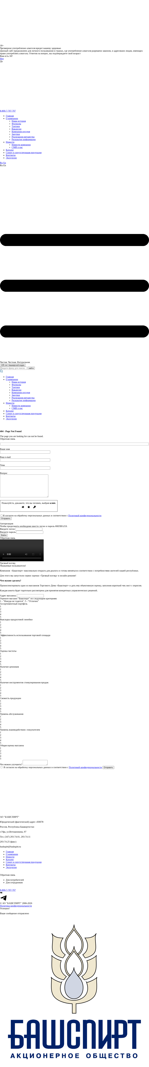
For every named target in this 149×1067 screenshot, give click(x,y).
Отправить (108, 767)
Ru (1, 163)
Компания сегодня (21, 131)
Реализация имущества (23, 137)
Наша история (19, 121)
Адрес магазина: (8, 595)
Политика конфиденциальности (16, 906)
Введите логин (7, 529)
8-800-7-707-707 (8, 111)
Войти (3, 535)
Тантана (16, 126)
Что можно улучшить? (11, 764)
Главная (10, 116)
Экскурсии (11, 158)
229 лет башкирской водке (12, 365)
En (4, 163)
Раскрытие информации (24, 139)
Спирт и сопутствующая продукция (23, 152)
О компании (12, 118)
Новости (10, 142)
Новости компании (21, 144)
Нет (2, 58)
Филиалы (16, 123)
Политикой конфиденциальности (84, 515)
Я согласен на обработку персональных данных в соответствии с (52, 767)
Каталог (10, 150)
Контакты (11, 155)
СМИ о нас (17, 147)
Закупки (16, 134)
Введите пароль (8, 532)
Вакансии (16, 129)
